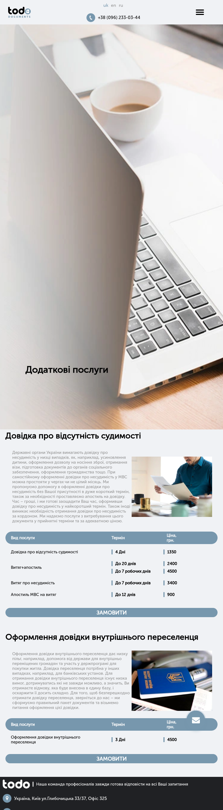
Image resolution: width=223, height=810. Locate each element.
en (113, 5)
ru (121, 5)
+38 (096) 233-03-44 (119, 17)
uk (105, 5)
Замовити (112, 612)
